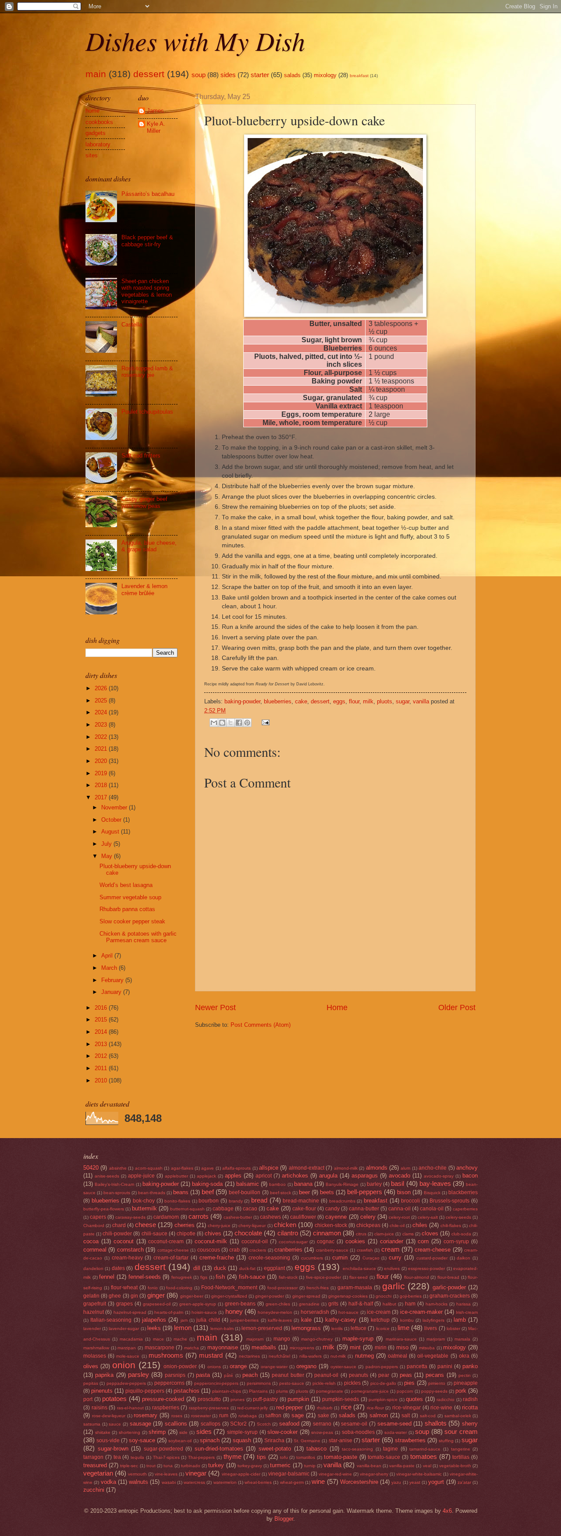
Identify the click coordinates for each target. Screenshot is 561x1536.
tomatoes (423, 1456)
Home (337, 1007)
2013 (102, 1044)
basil (397, 1183)
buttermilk (144, 1208)
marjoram (435, 1339)
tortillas (460, 1457)
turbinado (190, 1465)
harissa (463, 1304)
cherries (184, 1225)
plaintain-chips (226, 1391)
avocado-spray (439, 1176)
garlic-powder (449, 1287)
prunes (238, 1399)
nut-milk (338, 1356)
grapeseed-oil (156, 1304)
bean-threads (151, 1192)
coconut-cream (166, 1241)
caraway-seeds (130, 1217)
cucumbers (312, 1258)
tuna (168, 1465)
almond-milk (346, 1168)
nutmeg (364, 1355)
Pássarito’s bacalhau (147, 194)
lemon (183, 1327)
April (107, 955)
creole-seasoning (269, 1257)
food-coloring (179, 1287)
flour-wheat (124, 1287)
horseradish (315, 1312)
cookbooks (99, 122)
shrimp (157, 1432)
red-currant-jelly (252, 1407)
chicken (285, 1224)
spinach (210, 1440)
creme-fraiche (216, 1257)
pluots (384, 701)
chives (213, 1233)
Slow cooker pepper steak (132, 921)
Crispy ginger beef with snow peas (144, 502)
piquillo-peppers (144, 1391)
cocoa (91, 1241)
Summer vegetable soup (130, 897)
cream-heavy (127, 1257)
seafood (289, 1423)
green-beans (240, 1303)
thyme (232, 1456)
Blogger (283, 1518)
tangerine (460, 1449)
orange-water (274, 1366)
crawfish (365, 1250)
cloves (430, 1233)
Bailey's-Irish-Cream (114, 1184)
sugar (402, 701)
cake (301, 701)
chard (119, 1225)
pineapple (466, 1383)
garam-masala (354, 1287)
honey (234, 1311)
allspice (268, 1167)
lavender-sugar (124, 1328)
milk (368, 701)
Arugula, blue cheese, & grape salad (149, 546)
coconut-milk (211, 1241)
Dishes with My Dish (195, 40)
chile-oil (397, 1225)
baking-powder (242, 701)
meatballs (264, 1347)
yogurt (436, 1482)
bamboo (277, 1184)
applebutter (176, 1176)
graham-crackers (450, 1295)
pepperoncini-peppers (216, 1383)
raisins (99, 1407)
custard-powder (431, 1258)
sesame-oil (354, 1423)
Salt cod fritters (140, 455)
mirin (381, 1347)
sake (323, 1415)
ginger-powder (269, 1296)
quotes (414, 1399)
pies (409, 1383)
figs (203, 1277)
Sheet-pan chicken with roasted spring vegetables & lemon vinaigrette (146, 291)
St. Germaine (307, 1440)
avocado (399, 1175)
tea (117, 1457)
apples (233, 1175)
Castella (131, 324)
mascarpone (159, 1347)
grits (333, 1303)
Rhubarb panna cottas (127, 909)
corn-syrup (456, 1241)
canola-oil (432, 1208)
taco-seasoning (357, 1449)
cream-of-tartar (170, 1257)
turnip (310, 1465)
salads (292, 75)
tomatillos (305, 1457)
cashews (270, 1217)
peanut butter (288, 1375)
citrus (361, 1233)
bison (404, 1192)
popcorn (405, 1391)
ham (410, 1303)
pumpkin (298, 1399)
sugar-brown (113, 1448)
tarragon (93, 1457)
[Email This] (213, 722)
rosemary (145, 1415)
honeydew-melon (275, 1312)
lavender (92, 1328)
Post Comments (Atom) (261, 1025)
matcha (191, 1347)
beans (180, 1192)
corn (423, 1241)
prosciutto (209, 1399)
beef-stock (280, 1192)
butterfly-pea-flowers (103, 1208)
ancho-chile (433, 1168)
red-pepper (289, 1407)
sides (228, 74)
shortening (129, 1432)
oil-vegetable (432, 1356)
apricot (264, 1175)
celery (368, 1216)
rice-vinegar (406, 1407)
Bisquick (432, 1192)
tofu (284, 1457)
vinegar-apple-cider (241, 1474)
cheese (145, 1224)
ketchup (380, 1320)
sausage (140, 1423)
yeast (414, 1482)
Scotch (264, 1424)
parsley (138, 1374)
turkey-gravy (250, 1465)
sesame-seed (394, 1423)
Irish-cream (467, 1312)
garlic (393, 1286)
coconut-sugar (293, 1241)
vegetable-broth (455, 1465)
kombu (407, 1320)
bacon (470, 1175)
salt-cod (428, 1415)
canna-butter (364, 1208)
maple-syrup (357, 1338)
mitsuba (427, 1347)
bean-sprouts (116, 1192)
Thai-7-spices (166, 1457)
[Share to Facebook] (238, 722)
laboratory (97, 144)
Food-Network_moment (229, 1287)
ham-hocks (436, 1304)
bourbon (209, 1200)
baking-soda (207, 1184)
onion (123, 1365)
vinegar (195, 1473)
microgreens (302, 1347)
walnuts (138, 1482)
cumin (340, 1257)
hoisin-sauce (204, 1312)
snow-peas (322, 1432)
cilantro (287, 1233)
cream (390, 1249)
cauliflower (303, 1217)
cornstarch (130, 1249)
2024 (102, 712)
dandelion (93, 1268)
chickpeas (368, 1225)
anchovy (467, 1167)
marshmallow (96, 1347)
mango (281, 1338)
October (112, 819)
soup (199, 74)
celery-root (399, 1217)
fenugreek (181, 1277)
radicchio (445, 1399)
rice (346, 1407)
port (87, 1399)
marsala (462, 1339)
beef (208, 1191)
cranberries (288, 1249)
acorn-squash (149, 1168)
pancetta (417, 1366)
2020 (102, 761)
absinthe (118, 1168)
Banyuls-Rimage (342, 1184)
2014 (102, 1032)
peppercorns (169, 1383)
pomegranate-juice (370, 1391)
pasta (203, 1375)
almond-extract (306, 1168)
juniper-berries (244, 1320)
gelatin (91, 1295)
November (115, 807)
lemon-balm (222, 1328)
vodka (108, 1482)
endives (392, 1268)
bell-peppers (364, 1191)
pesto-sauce (291, 1383)
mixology (325, 75)
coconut (124, 1241)
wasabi (169, 1482)
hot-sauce (348, 1312)
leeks (154, 1328)
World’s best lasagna (126, 885)
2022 (102, 737)
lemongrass (306, 1328)
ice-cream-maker (421, 1312)
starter (260, 74)
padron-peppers (382, 1366)
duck (220, 1268)
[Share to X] (230, 722)
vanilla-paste (402, 1465)
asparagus (365, 1175)
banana (303, 1184)
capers (98, 1217)
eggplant (274, 1268)
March (110, 968)
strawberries (410, 1440)
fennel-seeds (144, 1276)
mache (180, 1339)
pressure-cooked (163, 1399)
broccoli (410, 1200)
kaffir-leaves (280, 1320)
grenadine (309, 1304)
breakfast (359, 75)
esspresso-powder (426, 1268)
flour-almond (416, 1277)
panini (444, 1366)
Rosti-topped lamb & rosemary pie (147, 371)
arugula (328, 1175)
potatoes (114, 1398)
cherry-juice (219, 1225)
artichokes (295, 1175)
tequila (137, 1457)
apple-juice (141, 1175)
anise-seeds (107, 1176)
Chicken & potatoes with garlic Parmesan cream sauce (138, 937)
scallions (176, 1423)
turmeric (280, 1465)
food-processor (282, 1287)
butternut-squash (187, 1208)
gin (134, 1295)
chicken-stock (331, 1225)
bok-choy (144, 1200)
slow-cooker (282, 1432)
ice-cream (379, 1312)
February (113, 980)
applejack (206, 1176)
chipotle (186, 1233)
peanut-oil (326, 1375)
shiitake (102, 1432)
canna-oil (399, 1208)
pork (460, 1390)
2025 (102, 700)
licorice (383, 1328)
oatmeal (397, 1356)
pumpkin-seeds (340, 1399)
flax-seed (358, 1277)
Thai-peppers (201, 1457)
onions (214, 1366)
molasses (94, 1356)
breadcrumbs (342, 1201)
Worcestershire (359, 1482)
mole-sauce (127, 1356)
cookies (355, 1241)
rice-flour (375, 1407)
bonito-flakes (177, 1201)
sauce (115, 1424)
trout (151, 1465)
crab (234, 1249)
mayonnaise (222, 1347)
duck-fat (247, 1268)
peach (250, 1375)
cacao (250, 1208)
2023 (102, 724)
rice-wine (441, 1407)
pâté (228, 1375)
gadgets (95, 133)
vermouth (137, 1474)
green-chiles (278, 1304)
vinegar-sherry (374, 1474)
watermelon (225, 1482)
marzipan (126, 1347)
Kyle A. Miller (156, 127)
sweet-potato (275, 1448)
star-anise (340, 1440)
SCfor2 (238, 1423)
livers (430, 1328)
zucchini (93, 1489)
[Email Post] (264, 722)
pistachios (186, 1390)
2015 (102, 1019)
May (107, 856)
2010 (102, 1080)
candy (332, 1208)
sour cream (461, 1431)
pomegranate (329, 1391)
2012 (102, 1056)
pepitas (90, 1383)
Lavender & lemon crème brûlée (144, 589)
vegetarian (98, 1473)
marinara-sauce (401, 1339)
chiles (419, 1225)
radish (470, 1399)
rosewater (201, 1415)
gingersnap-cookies (348, 1296)
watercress (194, 1482)
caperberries (465, 1208)
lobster (453, 1328)
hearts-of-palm (168, 1312)
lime (403, 1327)
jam (184, 1320)
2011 (102, 1068)
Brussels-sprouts (449, 1200)
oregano (306, 1366)
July (107, 844)
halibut (389, 1304)
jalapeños (154, 1319)
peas (406, 1375)
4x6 (447, 1511)
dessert (148, 74)
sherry (470, 1423)
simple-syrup (242, 1432)
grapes (124, 1303)
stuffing (446, 1440)
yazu (396, 1482)
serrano (322, 1423)
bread (259, 1200)
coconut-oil (254, 1241)
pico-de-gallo (383, 1383)
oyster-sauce (343, 1366)
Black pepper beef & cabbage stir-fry (147, 240)
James (155, 110)
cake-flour (304, 1208)
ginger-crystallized (229, 1296)
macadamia (131, 1339)
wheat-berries (258, 1482)
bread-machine (301, 1200)
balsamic (247, 1184)
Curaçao (371, 1258)
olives (90, 1366)
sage (297, 1415)
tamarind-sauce (424, 1449)
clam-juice (384, 1233)
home (92, 110)
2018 (102, 785)
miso (402, 1347)
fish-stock (288, 1277)
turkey (216, 1465)
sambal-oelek (457, 1415)
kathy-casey (340, 1319)
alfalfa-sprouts (236, 1168)
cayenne (336, 1216)
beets (327, 1192)
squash (242, 1440)
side (183, 1432)
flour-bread (448, 1277)
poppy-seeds (434, 1391)
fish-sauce (252, 1276)
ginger (156, 1295)
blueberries (277, 701)
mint (355, 1347)
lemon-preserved (261, 1328)
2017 (102, 797)
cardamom (166, 1217)
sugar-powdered (163, 1448)
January (112, 992)
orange (238, 1366)
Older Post (457, 1007)
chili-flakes (450, 1225)
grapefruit (94, 1303)
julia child (208, 1320)
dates (118, 1268)
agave (207, 1168)
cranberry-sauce (332, 1250)
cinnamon (327, 1233)
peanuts (358, 1375)
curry (395, 1257)
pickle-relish (324, 1383)
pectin (464, 1375)
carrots (198, 1216)
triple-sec (129, 1465)
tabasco (316, 1448)
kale (306, 1319)
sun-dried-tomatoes (219, 1448)
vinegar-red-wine (335, 1474)
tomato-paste (340, 1457)
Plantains (258, 1391)
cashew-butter (238, 1217)
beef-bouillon (244, 1192)
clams (408, 1233)
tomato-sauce (384, 1457)
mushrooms (166, 1355)
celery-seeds (458, 1217)
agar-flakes (182, 1168)
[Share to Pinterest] (247, 722)
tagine (390, 1448)
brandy (236, 1201)
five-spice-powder (323, 1277)
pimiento (436, 1383)
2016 (102, 1007)
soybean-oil (180, 1440)
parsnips (175, 1375)
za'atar (464, 1482)
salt (405, 1415)
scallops (210, 1423)
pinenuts (102, 1390)
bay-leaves (435, 1183)
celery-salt (428, 1217)
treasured (95, 1465)
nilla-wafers (310, 1356)
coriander (391, 1241)
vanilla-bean (369, 1465)
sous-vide (108, 1440)
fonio (153, 1287)
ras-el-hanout (130, 1407)
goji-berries (411, 1296)
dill (196, 1268)
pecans (435, 1375)
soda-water (395, 1432)
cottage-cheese (173, 1250)
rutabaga (247, 1415)
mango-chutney (317, 1339)
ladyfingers (433, 1320)
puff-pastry (265, 1399)
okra (464, 1356)
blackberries (463, 1192)
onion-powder (180, 1366)
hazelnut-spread (130, 1312)
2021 (102, 748)
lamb (460, 1319)
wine (318, 1481)
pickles (352, 1383)
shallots (436, 1423)
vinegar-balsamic (288, 1473)
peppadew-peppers (126, 1383)
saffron (273, 1415)
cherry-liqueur (252, 1225)
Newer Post (215, 1007)
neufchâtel (279, 1356)
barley (374, 1184)
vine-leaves (166, 1474)
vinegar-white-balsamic (419, 1474)
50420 (91, 1167)
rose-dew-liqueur (108, 1415)
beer (304, 1192)
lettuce (358, 1328)
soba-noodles (358, 1432)
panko (470, 1366)
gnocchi (383, 1296)
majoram (254, 1339)
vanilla (421, 701)
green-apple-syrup (197, 1304)
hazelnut (93, 1312)
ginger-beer (191, 1296)
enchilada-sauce (359, 1268)
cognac (325, 1241)
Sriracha (274, 1440)
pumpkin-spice (383, 1399)
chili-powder (117, 1233)
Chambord (93, 1225)
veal (427, 1465)
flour (354, 701)
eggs (339, 701)
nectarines (249, 1356)
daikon (463, 1258)
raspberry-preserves (209, 1407)
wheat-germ (292, 1482)
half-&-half (360, 1303)
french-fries (317, 1287)
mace (158, 1339)
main (95, 74)
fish (220, 1276)
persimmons (259, 1383)
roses (176, 1415)
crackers (257, 1250)
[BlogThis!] (222, 722)
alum (405, 1168)
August (111, 831)
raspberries (165, 1407)
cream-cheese (433, 1249)
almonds (376, 1167)
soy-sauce (142, 1440)
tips (261, 1457)
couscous (208, 1249)
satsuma (91, 1424)
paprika (104, 1375)
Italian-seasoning (110, 1320)
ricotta (470, 1407)
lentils (337, 1328)
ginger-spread (306, 1296)
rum (223, 1415)
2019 (102, 773)
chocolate (248, 1233)
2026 (102, 688)
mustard (211, 1355)
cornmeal (95, 1249)
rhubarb (325, 1407)
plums (282, 1391)
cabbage (223, 1208)
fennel (106, 1276)
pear (383, 1375)
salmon (378, 1415)
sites (91, 155)
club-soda (461, 1233)
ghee (115, 1295)
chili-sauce (154, 1233)
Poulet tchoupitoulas (147, 411)
